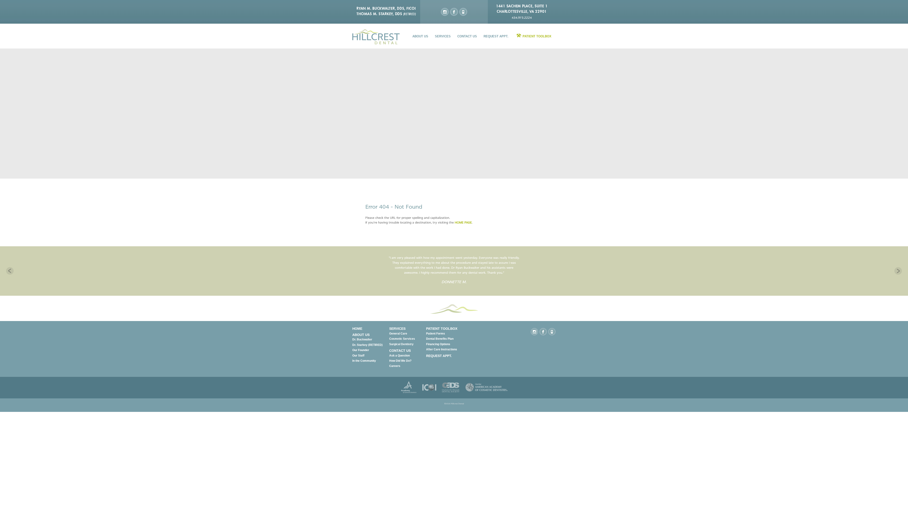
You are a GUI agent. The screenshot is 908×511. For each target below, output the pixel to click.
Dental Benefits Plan (440, 338)
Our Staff (358, 355)
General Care (398, 333)
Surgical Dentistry (401, 344)
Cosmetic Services (402, 338)
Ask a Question (399, 355)
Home (357, 328)
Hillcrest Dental (376, 36)
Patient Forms (435, 333)
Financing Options (438, 344)
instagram (445, 12)
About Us (420, 36)
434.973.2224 (522, 17)
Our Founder (360, 350)
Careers (394, 366)
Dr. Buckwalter (362, 339)
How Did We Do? (400, 360)
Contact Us (467, 36)
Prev (10, 271)
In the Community (364, 360)
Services (443, 36)
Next (898, 271)
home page (463, 222)
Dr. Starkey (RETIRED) (367, 345)
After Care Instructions (441, 349)
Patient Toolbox (537, 36)
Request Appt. (496, 36)
